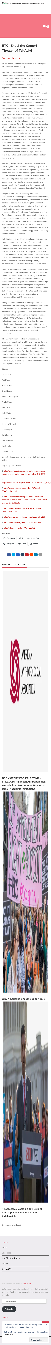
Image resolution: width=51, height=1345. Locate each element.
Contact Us (7, 1269)
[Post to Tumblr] (22, 554)
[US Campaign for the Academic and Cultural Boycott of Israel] (23, 3)
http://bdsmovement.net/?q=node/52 (19, 528)
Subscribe (9, 1309)
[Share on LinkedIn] (36, 554)
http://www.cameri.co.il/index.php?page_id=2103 (24, 517)
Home (4, 1247)
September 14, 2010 (11, 58)
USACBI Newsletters (11, 1258)
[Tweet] (13, 554)
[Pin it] (27, 554)
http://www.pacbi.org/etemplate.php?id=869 (22, 522)
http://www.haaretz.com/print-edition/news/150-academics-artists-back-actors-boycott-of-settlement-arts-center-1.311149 (24, 500)
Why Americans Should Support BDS (23, 999)
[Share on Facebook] (9, 554)
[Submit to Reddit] (31, 554)
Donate (5, 1263)
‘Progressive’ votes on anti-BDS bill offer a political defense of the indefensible (22, 1213)
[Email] (40, 554)
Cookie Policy (9, 1334)
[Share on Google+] (18, 554)
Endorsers (6, 1253)
